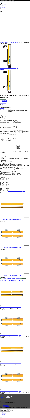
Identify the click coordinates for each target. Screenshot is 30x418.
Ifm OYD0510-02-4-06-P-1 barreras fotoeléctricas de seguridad (10, 219)
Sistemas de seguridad (5, 42)
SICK (3, 104)
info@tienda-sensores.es (6, 406)
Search (9, 409)
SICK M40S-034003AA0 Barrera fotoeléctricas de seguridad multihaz (11, 280)
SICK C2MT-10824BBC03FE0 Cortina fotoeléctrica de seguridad (9, 68)
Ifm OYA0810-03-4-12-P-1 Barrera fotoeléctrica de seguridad (10, 335)
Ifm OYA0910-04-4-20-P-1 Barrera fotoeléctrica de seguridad (10, 247)
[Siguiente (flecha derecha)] (1, 417)
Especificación (2, 108)
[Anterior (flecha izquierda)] (0, 417)
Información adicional (5, 100)
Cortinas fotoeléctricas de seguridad (13, 42)
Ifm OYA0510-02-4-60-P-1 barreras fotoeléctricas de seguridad (10, 307)
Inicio (1, 42)
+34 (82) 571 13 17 (5, 405)
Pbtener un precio (4, 101)
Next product (2, 69)
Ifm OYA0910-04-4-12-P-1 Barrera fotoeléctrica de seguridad (10, 275)
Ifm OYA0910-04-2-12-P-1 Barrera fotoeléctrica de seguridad (10, 391)
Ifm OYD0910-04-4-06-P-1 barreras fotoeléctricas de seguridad (10, 363)
